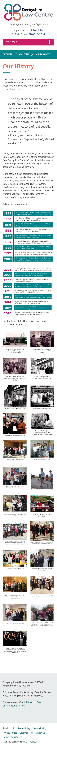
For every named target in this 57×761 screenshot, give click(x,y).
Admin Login (9, 728)
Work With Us (38, 732)
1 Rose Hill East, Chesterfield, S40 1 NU (22, 704)
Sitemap (24, 732)
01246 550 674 (36, 34)
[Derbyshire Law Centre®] (28, 12)
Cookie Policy (39, 728)
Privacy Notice (10, 732)
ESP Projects (30, 741)
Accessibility (24, 728)
